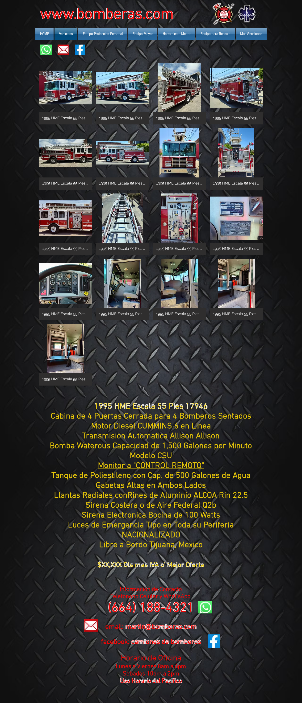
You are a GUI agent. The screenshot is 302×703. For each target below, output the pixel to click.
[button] (65, 93)
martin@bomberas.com (161, 627)
